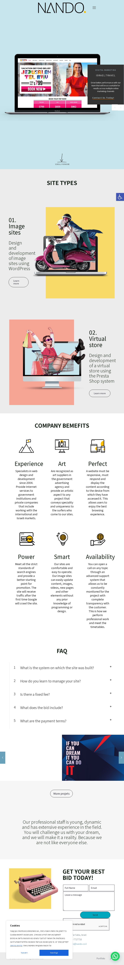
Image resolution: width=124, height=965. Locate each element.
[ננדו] (62, 7)
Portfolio (100, 958)
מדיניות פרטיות (16, 945)
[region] (39, 940)
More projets (61, 794)
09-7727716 (76, 939)
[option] (93, 758)
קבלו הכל (54, 952)
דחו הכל (24, 952)
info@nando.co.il (78, 943)
